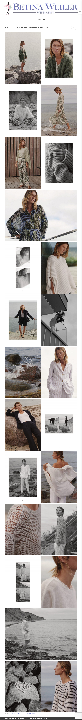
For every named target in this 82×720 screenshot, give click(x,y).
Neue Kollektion (30, 713)
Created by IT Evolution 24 (38, 718)
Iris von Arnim (20, 713)
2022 (13, 713)
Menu (40, 19)
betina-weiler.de (10, 718)
